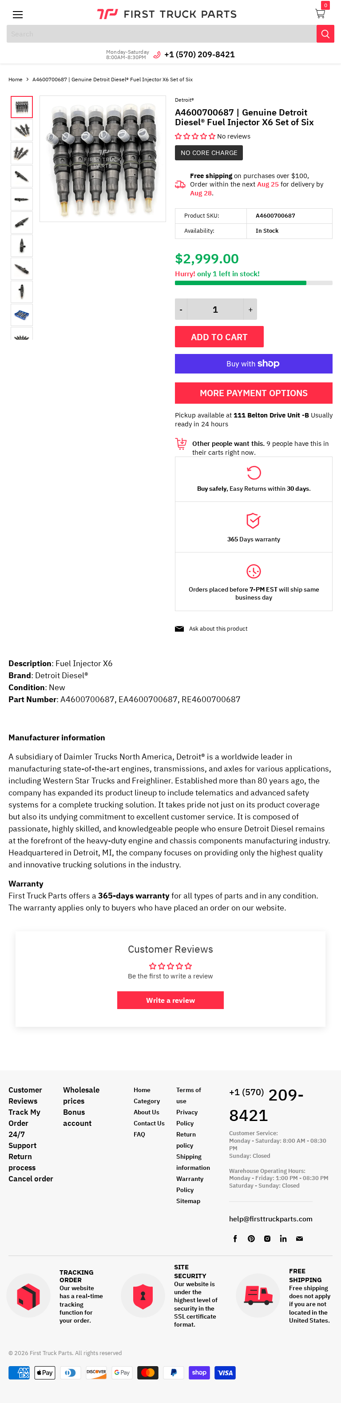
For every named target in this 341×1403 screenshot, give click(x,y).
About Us (146, 1112)
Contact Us (149, 1123)
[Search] (325, 34)
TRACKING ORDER (76, 1276)
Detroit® (184, 99)
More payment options (254, 393)
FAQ (139, 1134)
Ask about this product (218, 628)
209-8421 (266, 1105)
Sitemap (188, 1201)
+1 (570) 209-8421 (199, 54)
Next (30, 217)
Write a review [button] (170, 1000)
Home (15, 79)
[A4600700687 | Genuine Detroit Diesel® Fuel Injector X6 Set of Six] (103, 219)
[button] (196, 136)
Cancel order (30, 1179)
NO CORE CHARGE (209, 152)
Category (147, 1101)
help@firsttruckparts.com (271, 1218)
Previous (17, 217)
